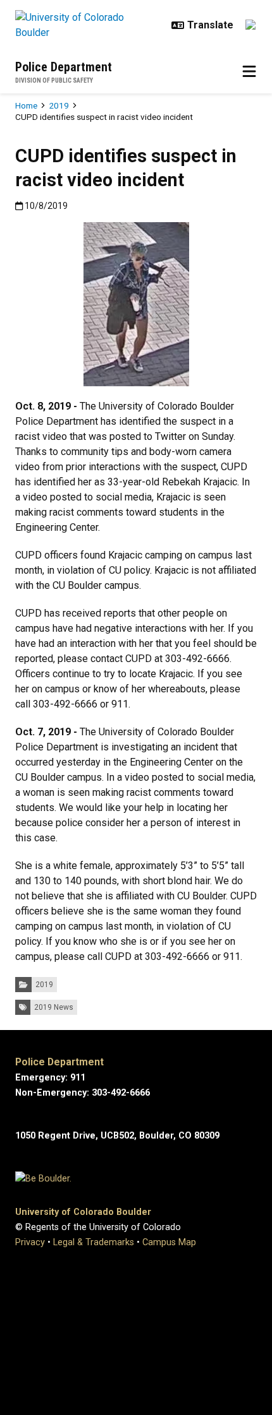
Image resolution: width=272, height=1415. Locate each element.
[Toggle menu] (249, 72)
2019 (59, 105)
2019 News (53, 1007)
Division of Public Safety (54, 80)
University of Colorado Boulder (83, 1212)
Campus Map (169, 1242)
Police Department (63, 66)
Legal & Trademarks (93, 1242)
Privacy (30, 1242)
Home (26, 105)
